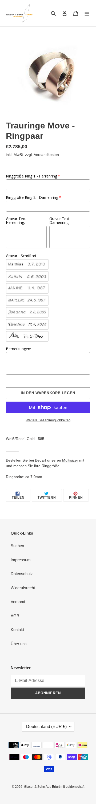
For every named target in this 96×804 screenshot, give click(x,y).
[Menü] (87, 13)
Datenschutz (22, 573)
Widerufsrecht (23, 587)
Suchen (17, 545)
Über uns (19, 643)
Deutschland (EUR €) (46, 726)
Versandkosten (46, 154)
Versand (18, 601)
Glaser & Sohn (35, 787)
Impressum (21, 559)
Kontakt (17, 629)
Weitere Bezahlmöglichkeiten (48, 420)
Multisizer (70, 460)
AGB (15, 615)
